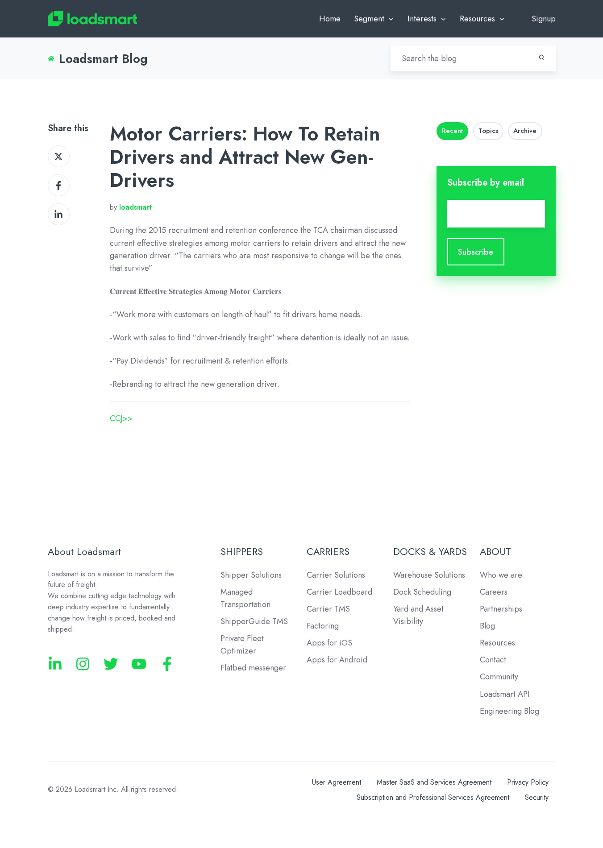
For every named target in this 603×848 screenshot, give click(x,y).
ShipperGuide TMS (254, 621)
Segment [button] (369, 19)
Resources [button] (477, 19)
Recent (452, 131)
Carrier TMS (328, 609)
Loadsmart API (505, 694)
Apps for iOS (329, 643)
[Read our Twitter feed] (111, 664)
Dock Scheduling (422, 592)
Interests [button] (422, 19)
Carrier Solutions (336, 575)
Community (499, 677)
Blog (487, 626)
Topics (488, 131)
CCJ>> (121, 418)
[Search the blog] (541, 57)
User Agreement (336, 782)
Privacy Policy (528, 782)
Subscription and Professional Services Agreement (433, 797)
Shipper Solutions (251, 575)
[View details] (55, 664)
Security (537, 797)
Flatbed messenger (253, 668)
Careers (493, 592)
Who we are (501, 575)
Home (330, 19)
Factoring (323, 626)
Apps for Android (337, 660)
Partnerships (501, 609)
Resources (497, 643)
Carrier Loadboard (339, 592)
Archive (524, 131)
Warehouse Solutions (429, 575)
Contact (493, 660)
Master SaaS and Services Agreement (434, 782)
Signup (544, 19)
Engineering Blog (509, 711)
